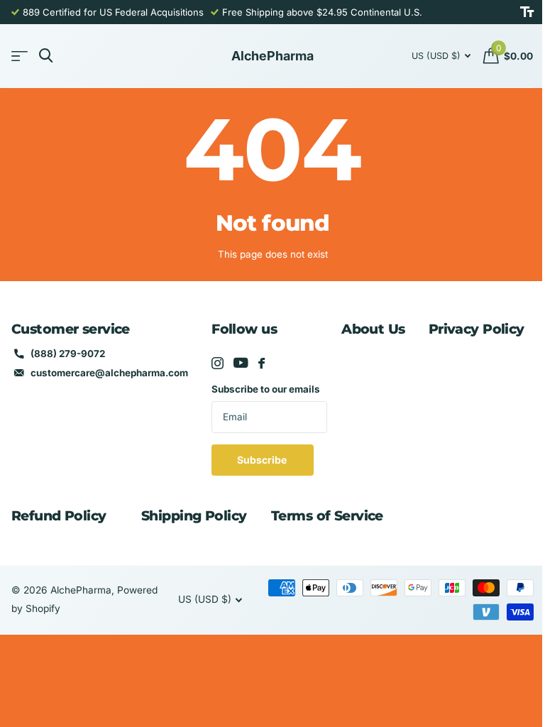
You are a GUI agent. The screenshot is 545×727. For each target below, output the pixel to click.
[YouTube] (240, 363)
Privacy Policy (476, 329)
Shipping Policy (193, 516)
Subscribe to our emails (265, 389)
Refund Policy (58, 516)
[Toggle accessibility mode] (527, 12)
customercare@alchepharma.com (109, 372)
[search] (46, 56)
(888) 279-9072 (68, 353)
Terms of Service (327, 516)
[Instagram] (217, 363)
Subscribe (263, 460)
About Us (372, 329)
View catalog (19, 56)
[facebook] (261, 363)
